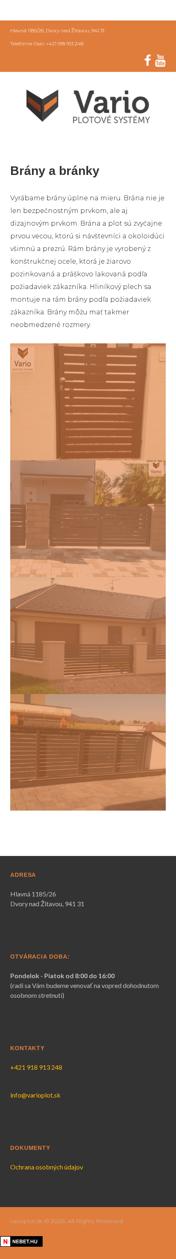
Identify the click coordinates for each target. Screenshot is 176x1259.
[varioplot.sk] (88, 106)
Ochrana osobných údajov (46, 1167)
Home (28, 10)
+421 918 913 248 (36, 1067)
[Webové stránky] (21, 1241)
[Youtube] (160, 60)
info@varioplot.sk (35, 1095)
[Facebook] (147, 60)
